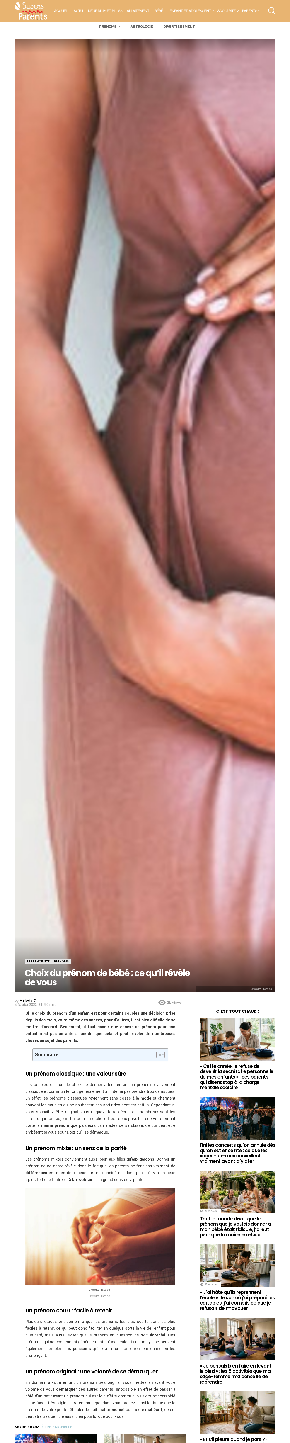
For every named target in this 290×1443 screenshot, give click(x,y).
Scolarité (227, 10)
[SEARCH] (272, 11)
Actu (78, 10)
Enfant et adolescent (190, 10)
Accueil (61, 10)
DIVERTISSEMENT (179, 26)
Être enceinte (56, 1427)
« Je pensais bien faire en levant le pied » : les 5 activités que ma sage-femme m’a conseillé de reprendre (235, 1374)
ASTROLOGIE (141, 26)
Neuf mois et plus (104, 10)
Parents (249, 10)
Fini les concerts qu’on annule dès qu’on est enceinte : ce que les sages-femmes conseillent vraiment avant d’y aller (237, 1153)
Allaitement (138, 10)
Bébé (159, 10)
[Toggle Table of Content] (158, 1055)
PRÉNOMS (108, 26)
